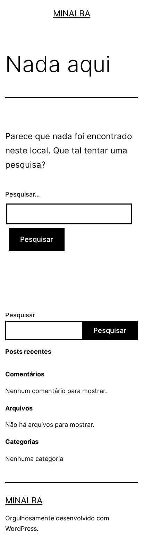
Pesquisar (20, 315)
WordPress (21, 528)
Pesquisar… (22, 194)
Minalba (71, 13)
